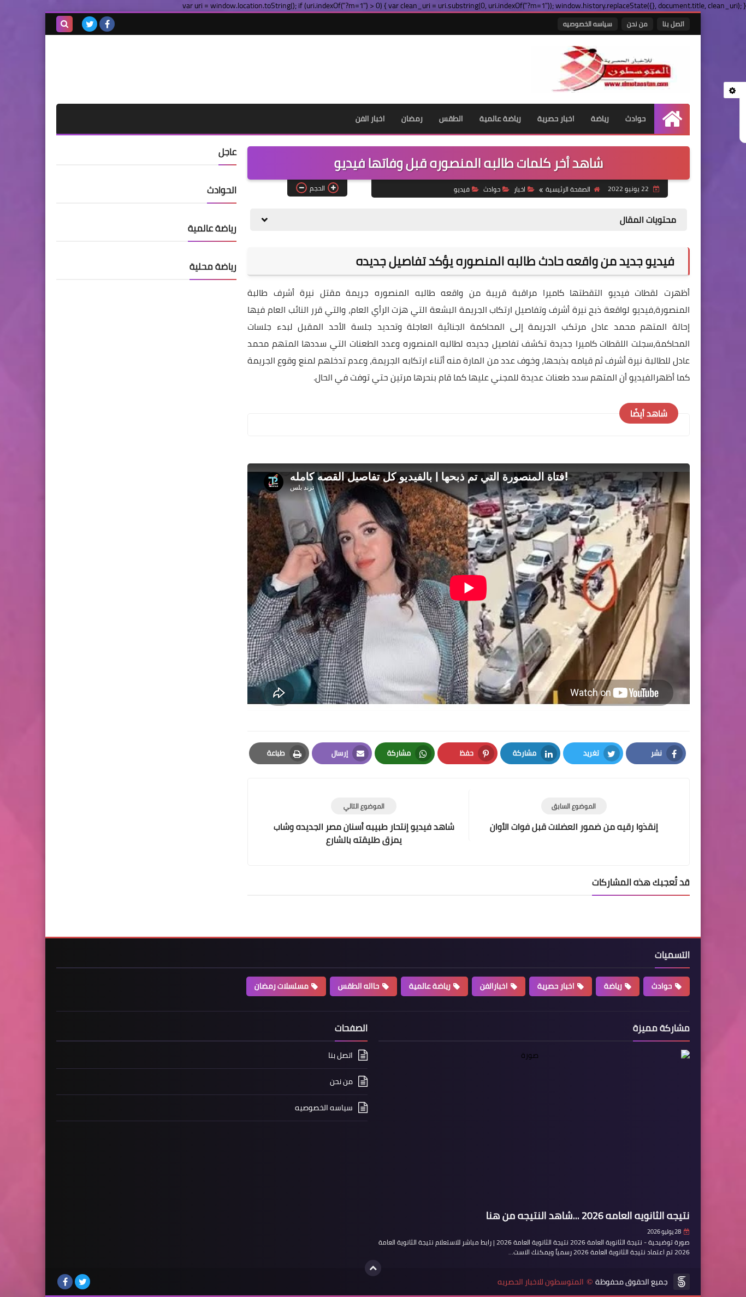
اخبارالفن (494, 986)
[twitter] (89, 24)
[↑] (373, 1268)
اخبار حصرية (556, 118)
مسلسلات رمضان (281, 986)
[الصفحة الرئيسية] (672, 119)
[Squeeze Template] (681, 1282)
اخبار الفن (370, 118)
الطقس (451, 118)
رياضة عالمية (500, 118)
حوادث (635, 118)
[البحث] (64, 24)
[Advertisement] (184, 62)
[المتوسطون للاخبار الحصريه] (610, 69)
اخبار (519, 189)
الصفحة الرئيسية (568, 189)
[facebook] (107, 24)
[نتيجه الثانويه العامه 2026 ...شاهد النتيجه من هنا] (534, 1127)
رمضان (412, 118)
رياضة (600, 118)
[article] (364, 821)
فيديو (462, 189)
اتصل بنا (673, 23)
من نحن (637, 23)
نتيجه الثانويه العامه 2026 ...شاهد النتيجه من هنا (588, 1215)
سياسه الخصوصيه (587, 23)
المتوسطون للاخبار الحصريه (541, 1282)
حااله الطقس (359, 986)
